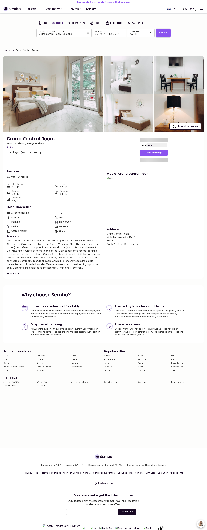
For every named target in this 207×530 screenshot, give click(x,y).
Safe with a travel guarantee (99, 473)
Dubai (140, 367)
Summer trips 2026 (11, 382)
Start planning (154, 153)
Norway (40, 370)
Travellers (134, 31)
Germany (7, 363)
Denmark (41, 356)
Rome (106, 363)
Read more (13, 236)
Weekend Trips (9, 386)
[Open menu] (201, 9)
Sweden (40, 363)
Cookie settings (105, 483)
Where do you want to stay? (53, 31)
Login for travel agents (170, 473)
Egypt (5, 370)
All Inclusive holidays (79, 382)
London (174, 359)
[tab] (43, 23)
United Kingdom (44, 367)
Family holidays (177, 382)
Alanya (107, 356)
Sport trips (142, 382)
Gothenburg (109, 367)
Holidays (31, 9)
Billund (140, 356)
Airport (143, 145)
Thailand (74, 363)
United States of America (13, 367)
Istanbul (107, 370)
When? (98, 31)
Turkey (73, 356)
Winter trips (42, 382)
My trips (76, 9)
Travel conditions (51, 473)
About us (122, 473)
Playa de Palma (110, 359)
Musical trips (42, 386)
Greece (74, 359)
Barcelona (142, 359)
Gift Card (150, 473)
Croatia (74, 370)
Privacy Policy (31, 473)
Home (7, 50)
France (40, 359)
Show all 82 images (187, 126)
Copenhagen (177, 367)
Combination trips (111, 382)
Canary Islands (77, 367)
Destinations (54, 9)
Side (173, 370)
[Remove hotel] (88, 33)
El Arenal (141, 370)
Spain (5, 356)
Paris (173, 356)
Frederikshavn (177, 363)
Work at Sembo (72, 473)
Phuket (140, 363)
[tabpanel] (103, 33)
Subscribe (127, 512)
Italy (5, 359)
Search (163, 33)
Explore (91, 9)
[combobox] (62, 34)
